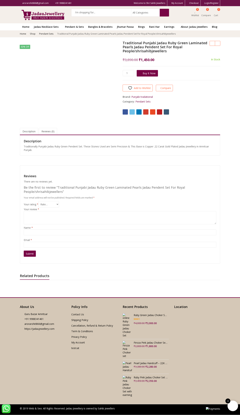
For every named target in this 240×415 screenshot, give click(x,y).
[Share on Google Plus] (145, 112)
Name (28, 227)
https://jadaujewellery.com (39, 328)
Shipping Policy (79, 320)
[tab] (29, 131)
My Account (78, 342)
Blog (214, 26)
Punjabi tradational (142, 96)
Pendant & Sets (74, 26)
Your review (31, 209)
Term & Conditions (82, 331)
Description (28, 131)
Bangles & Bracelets (100, 26)
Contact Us (77, 314)
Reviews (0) (47, 131)
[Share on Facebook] (125, 112)
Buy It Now (149, 73)
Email (28, 240)
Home (25, 26)
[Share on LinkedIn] (139, 112)
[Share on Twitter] (132, 112)
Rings (141, 26)
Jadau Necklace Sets (46, 26)
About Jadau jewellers (194, 26)
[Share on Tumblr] (166, 112)
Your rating (31, 204)
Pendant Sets (143, 101)
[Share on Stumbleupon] (152, 112)
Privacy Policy (79, 336)
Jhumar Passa (125, 26)
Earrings (169, 26)
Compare (165, 88)
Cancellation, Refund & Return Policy (92, 325)
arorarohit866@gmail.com (39, 324)
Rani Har (154, 26)
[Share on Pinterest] (159, 112)
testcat (75, 348)
